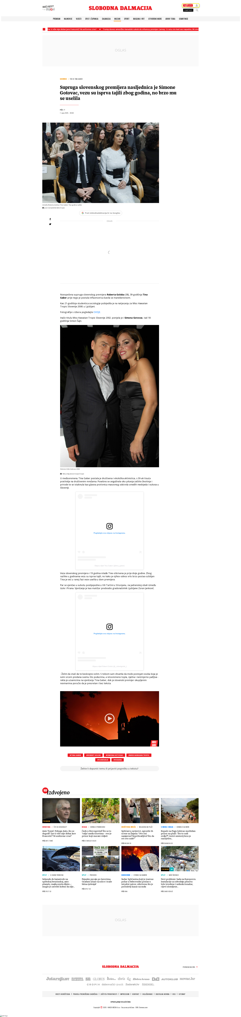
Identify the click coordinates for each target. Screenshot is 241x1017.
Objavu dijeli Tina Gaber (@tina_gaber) (110, 566)
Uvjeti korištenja (62, 994)
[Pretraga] (197, 10)
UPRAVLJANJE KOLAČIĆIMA (120, 1002)
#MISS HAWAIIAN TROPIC (138, 755)
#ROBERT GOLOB (93, 755)
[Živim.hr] (111, 978)
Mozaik (117, 18)
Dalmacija (106, 18)
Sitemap (182, 994)
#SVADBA (117, 760)
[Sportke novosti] (88, 978)
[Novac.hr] (187, 978)
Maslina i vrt (139, 18)
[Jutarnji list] (57, 978)
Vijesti (78, 18)
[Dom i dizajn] (156, 978)
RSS (174, 994)
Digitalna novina (162, 994)
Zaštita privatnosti (109, 994)
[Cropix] (93, 984)
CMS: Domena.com (141, 1007)
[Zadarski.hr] (132, 984)
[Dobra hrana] (141, 978)
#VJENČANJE (102, 760)
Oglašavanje (147, 994)
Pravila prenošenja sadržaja (85, 994)
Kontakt (135, 994)
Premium (56, 18)
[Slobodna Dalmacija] (120, 8)
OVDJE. (97, 312)
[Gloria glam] (129, 978)
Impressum (124, 994)
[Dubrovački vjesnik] (113, 984)
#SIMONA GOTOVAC (114, 755)
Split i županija (91, 18)
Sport (126, 18)
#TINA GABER (75, 755)
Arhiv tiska (170, 18)
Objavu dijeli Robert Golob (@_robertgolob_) (109, 666)
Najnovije (68, 18)
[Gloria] (121, 978)
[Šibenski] (148, 984)
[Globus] (99, 978)
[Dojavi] (48, 8)
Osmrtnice (183, 18)
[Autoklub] (169, 978)
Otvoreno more (155, 18)
